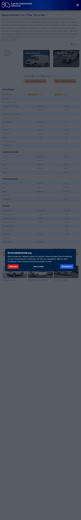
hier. (50, 261)
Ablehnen (13, 267)
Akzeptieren (67, 267)
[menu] (77, 5)
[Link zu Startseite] (6, 5)
